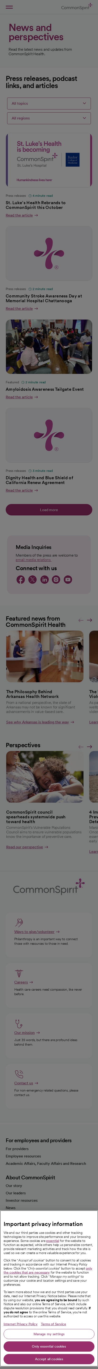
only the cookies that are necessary (48, 1270)
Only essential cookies (49, 1346)
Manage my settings (49, 1334)
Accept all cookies (49, 1359)
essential (52, 1241)
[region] (49, 1288)
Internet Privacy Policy (21, 1324)
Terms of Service (53, 1324)
